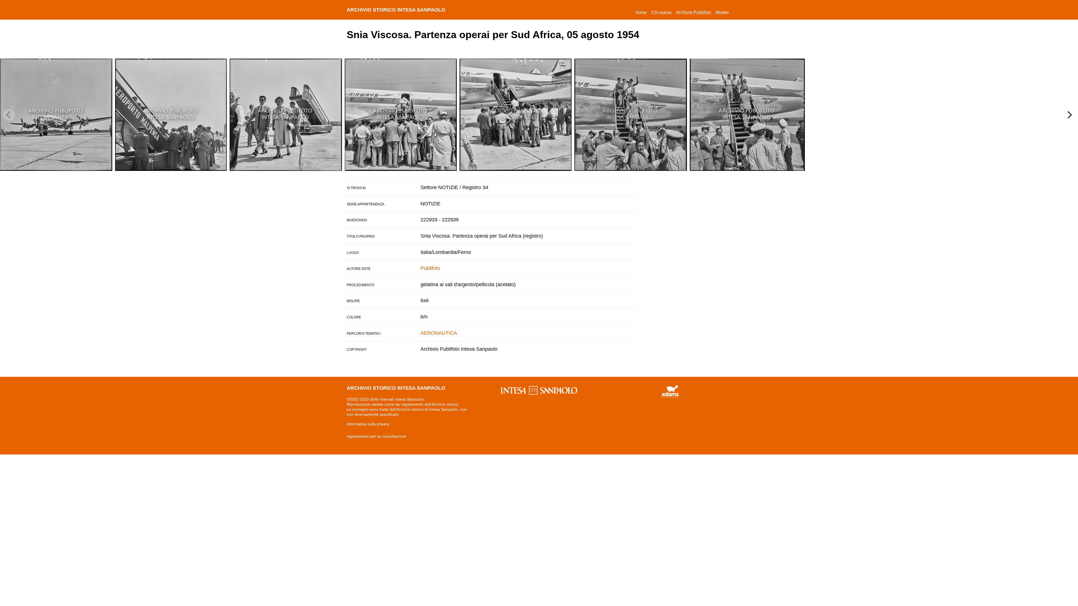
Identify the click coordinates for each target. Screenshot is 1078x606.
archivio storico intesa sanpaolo (396, 10)
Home (642, 12)
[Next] (1069, 115)
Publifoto (430, 268)
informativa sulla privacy (368, 424)
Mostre (722, 12)
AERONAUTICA (439, 333)
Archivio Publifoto (693, 12)
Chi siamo (661, 12)
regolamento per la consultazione (376, 436)
